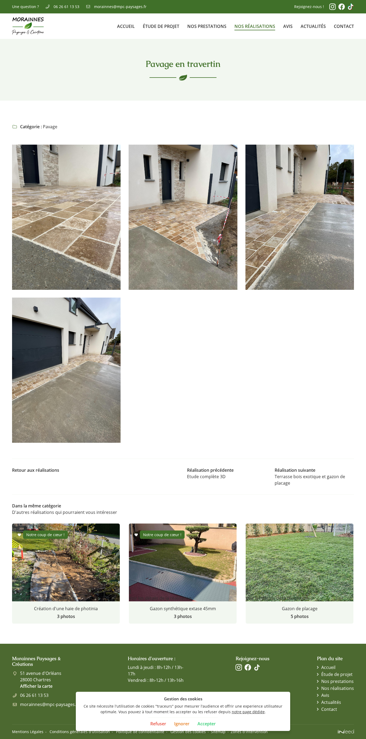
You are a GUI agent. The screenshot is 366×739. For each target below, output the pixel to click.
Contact (344, 26)
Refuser (158, 724)
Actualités (313, 26)
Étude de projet (161, 26)
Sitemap (218, 731)
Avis (288, 26)
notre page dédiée (248, 711)
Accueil (126, 26)
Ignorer (181, 724)
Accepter (206, 724)
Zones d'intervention (249, 731)
